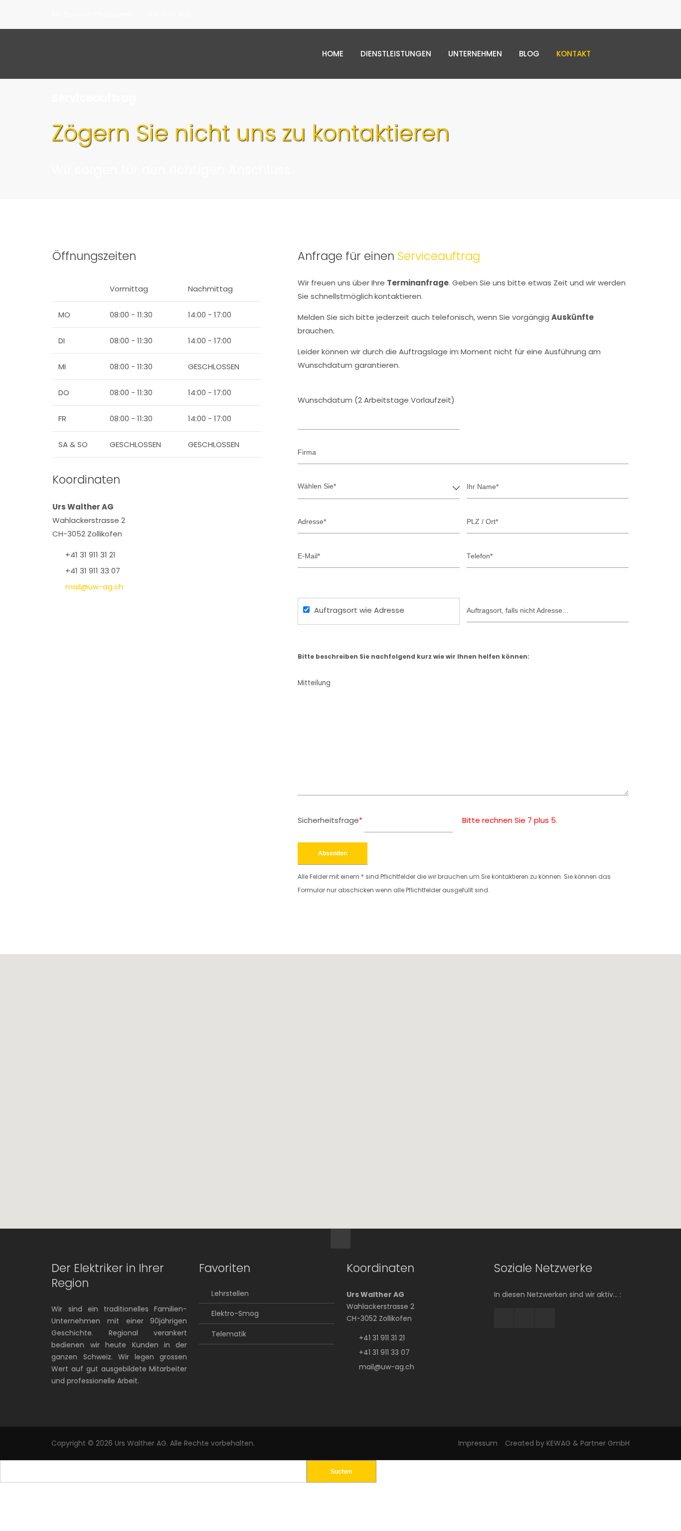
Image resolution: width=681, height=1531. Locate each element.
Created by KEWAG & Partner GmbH (567, 1443)
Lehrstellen (230, 1293)
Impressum (478, 1443)
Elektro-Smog (235, 1313)
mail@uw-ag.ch (94, 586)
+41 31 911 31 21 (169, 14)
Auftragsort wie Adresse (359, 610)
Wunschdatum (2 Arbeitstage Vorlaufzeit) (376, 400)
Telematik (228, 1334)
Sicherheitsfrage (330, 820)
